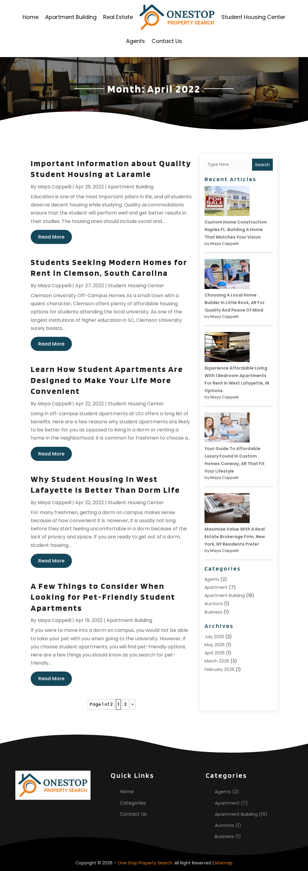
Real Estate (118, 17)
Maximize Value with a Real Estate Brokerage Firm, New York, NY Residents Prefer (235, 536)
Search (262, 165)
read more (51, 236)
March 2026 (217, 661)
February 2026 (219, 669)
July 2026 (214, 637)
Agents (135, 41)
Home (30, 17)
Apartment (216, 587)
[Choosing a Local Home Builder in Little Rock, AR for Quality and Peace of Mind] (227, 275)
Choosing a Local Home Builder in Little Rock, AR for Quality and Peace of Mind (235, 302)
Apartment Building (71, 17)
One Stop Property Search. (145, 863)
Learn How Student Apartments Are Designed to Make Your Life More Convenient (107, 380)
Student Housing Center (253, 17)
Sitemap (224, 863)
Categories (133, 802)
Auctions (214, 604)
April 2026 (215, 653)
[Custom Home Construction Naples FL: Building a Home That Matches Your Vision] (227, 202)
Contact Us (167, 41)
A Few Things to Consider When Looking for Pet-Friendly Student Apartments (103, 597)
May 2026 (215, 645)
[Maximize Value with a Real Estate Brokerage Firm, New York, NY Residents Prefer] (227, 509)
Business (213, 612)
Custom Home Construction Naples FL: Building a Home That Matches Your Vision (236, 229)
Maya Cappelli (54, 186)
